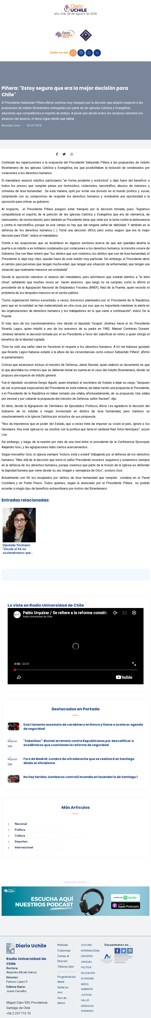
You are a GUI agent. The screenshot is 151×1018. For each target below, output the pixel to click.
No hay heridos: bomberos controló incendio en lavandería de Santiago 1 (80, 777)
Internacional (24, 847)
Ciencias (86, 961)
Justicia (86, 994)
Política (20, 830)
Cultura (20, 835)
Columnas (64, 950)
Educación (88, 973)
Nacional (21, 824)
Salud (85, 1000)
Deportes (21, 841)
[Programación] (81, 52)
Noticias (62, 945)
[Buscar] (89, 52)
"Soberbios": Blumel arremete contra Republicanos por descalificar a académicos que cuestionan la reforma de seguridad (78, 743)
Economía (87, 978)
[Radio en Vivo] (73, 52)
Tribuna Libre (65, 966)
